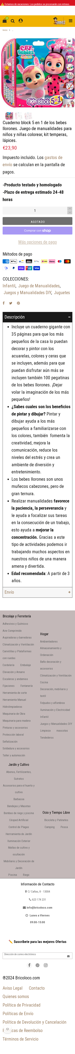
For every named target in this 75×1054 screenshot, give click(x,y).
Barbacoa (18, 799)
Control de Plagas (19, 827)
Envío (9, 592)
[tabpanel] (37, 72)
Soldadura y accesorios (16, 748)
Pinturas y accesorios (15, 727)
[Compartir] (4, 303)
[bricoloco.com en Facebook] (29, 965)
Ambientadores (49, 641)
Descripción (15, 317)
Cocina (44, 682)
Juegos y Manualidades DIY (27, 292)
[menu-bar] (69, 21)
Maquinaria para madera (17, 720)
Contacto (37, 988)
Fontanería (26, 685)
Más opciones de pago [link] (37, 242)
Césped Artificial (18, 820)
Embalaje (25, 665)
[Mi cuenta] (21, 21)
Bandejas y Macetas (19, 806)
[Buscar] (13, 21)
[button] (69, 213)
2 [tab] (37, 106)
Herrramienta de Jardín (19, 834)
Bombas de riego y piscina (19, 813)
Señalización (10, 741)
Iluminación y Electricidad (55, 710)
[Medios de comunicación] (69, 41)
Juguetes (62, 292)
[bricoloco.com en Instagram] (46, 965)
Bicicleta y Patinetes (56, 820)
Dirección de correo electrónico (20, 954)
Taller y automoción (14, 755)
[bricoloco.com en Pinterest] (37, 965)
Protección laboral (13, 734)
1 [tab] (33, 106)
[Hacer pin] (18, 303)
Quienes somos (16, 996)
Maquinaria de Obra (14, 713)
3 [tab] (42, 106)
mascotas (62, 730)
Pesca (64, 827)
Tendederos (47, 737)
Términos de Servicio (20, 1039)
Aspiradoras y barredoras (17, 637)
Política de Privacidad (21, 1005)
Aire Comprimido (12, 630)
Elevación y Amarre (14, 672)
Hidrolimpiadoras (12, 706)
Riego (26, 875)
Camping (50, 827)
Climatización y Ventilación (18, 644)
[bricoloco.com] (59, 21)
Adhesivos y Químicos (15, 623)
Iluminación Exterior (18, 841)
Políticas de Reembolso (23, 1030)
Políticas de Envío (18, 1013)
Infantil (9, 285)
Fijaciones (8, 685)
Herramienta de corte (15, 692)
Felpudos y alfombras (52, 703)
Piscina (12, 875)
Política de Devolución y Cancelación (34, 1022)
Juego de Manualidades (39, 285)
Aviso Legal (12, 988)
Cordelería (8, 665)
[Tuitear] (10, 303)
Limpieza (45, 730)
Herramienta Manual (14, 699)
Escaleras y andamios (15, 679)
